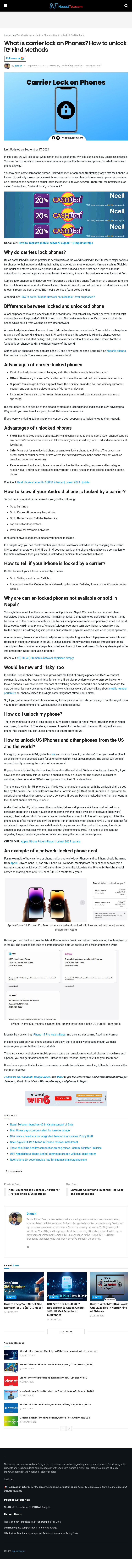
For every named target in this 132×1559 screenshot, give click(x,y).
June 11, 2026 (98, 1316)
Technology (66, 65)
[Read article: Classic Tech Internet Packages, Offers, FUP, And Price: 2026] (11, 1421)
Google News (42, 1077)
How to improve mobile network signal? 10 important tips (56, 243)
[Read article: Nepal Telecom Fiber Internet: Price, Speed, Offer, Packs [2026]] (11, 1368)
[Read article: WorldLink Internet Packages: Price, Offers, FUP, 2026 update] (11, 1408)
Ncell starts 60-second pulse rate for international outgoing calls (48, 1160)
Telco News (22, 1507)
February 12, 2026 (29, 1422)
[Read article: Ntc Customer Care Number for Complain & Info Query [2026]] (11, 1395)
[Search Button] (126, 6)
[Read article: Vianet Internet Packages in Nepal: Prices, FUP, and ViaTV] (11, 1381)
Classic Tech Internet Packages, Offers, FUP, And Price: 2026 (55, 1417)
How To (15, 35)
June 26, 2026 (27, 1395)
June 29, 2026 (12, 1312)
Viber (60, 1077)
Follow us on (13, 58)
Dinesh (18, 65)
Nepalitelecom (19, 1551)
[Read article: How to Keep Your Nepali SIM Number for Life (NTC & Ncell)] (24, 1286)
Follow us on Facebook (18, 1077)
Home (7, 35)
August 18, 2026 (28, 1355)
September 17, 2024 (37, 65)
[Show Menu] (5, 6)
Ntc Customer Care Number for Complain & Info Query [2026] (57, 1391)
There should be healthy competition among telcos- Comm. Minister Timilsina (56, 1148)
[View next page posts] (69, 1428)
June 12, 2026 (27, 1409)
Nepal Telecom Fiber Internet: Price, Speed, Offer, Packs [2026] (57, 1364)
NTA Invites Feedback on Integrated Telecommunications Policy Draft (51, 1136)
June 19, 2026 (55, 1319)
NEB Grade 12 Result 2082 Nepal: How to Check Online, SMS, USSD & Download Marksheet (65, 1309)
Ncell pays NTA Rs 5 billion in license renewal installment (44, 1142)
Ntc (6, 1507)
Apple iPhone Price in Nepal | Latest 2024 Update (50, 841)
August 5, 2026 (27, 1369)
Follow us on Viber (18, 1487)
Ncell (11, 1507)
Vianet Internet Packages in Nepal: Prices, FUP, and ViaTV (53, 1377)
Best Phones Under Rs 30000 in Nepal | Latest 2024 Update (53, 482)
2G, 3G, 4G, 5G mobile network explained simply (45, 658)
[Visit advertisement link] (66, 199)
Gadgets (45, 1507)
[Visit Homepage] (66, 6)
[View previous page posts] (63, 1428)
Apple (14, 863)
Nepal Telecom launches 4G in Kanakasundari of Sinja (41, 1125)
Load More (66, 1331)
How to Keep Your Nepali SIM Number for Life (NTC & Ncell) (23, 1306)
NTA (37, 1507)
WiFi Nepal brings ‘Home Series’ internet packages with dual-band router (53, 1154)
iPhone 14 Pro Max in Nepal (49, 1035)
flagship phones (116, 351)
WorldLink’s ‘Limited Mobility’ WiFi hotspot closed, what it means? (59, 1351)
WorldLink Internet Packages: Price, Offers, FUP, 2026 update (55, 1404)
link (53, 754)
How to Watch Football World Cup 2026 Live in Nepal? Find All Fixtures (109, 1307)
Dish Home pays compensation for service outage (40, 1130)
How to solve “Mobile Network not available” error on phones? (57, 297)
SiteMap (8, 1479)
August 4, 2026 (27, 1382)
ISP (32, 1507)
